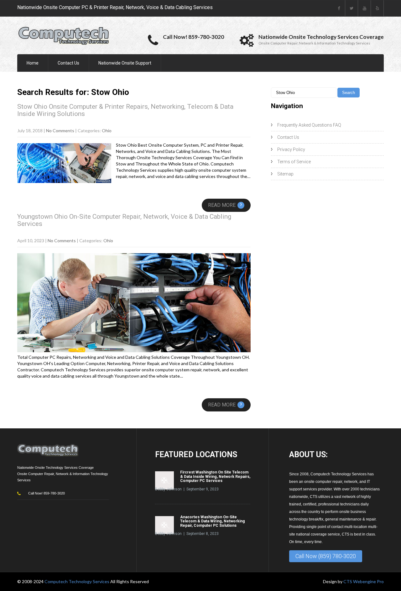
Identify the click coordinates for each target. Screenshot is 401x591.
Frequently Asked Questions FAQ (309, 125)
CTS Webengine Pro (363, 581)
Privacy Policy (291, 149)
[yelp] (377, 8)
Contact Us (68, 62)
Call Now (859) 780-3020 (325, 556)
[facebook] (338, 8)
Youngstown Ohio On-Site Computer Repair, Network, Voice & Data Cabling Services (124, 220)
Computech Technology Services (77, 581)
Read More (225, 205)
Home (33, 62)
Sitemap (285, 173)
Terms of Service (294, 161)
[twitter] (351, 8)
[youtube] (364, 8)
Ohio (107, 130)
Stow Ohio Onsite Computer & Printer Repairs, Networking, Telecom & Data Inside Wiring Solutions (125, 110)
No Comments (60, 130)
